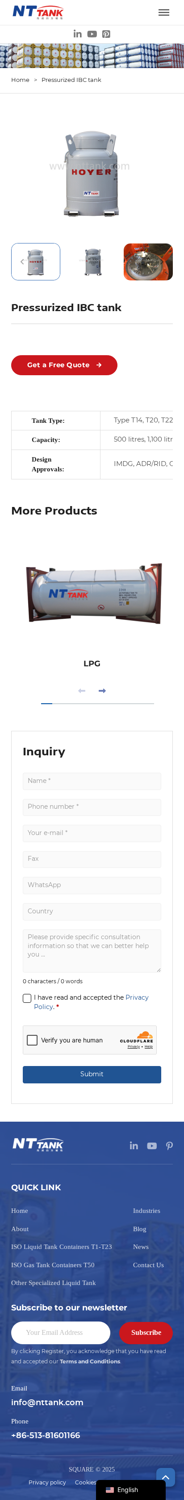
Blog (139, 1228)
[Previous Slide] (81, 691)
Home (20, 80)
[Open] (164, 12)
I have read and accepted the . (91, 1003)
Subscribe (146, 1332)
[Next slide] (162, 262)
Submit (92, 1074)
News (141, 1246)
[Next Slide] (102, 691)
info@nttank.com (47, 1403)
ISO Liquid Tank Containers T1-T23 (61, 1246)
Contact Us (148, 1265)
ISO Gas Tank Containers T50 (53, 1265)
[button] (92, 171)
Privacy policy (47, 1482)
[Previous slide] (22, 262)
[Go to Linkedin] (78, 34)
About (20, 1228)
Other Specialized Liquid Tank (53, 1282)
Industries (146, 1210)
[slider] (98, 703)
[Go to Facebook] (106, 34)
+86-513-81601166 (45, 1436)
